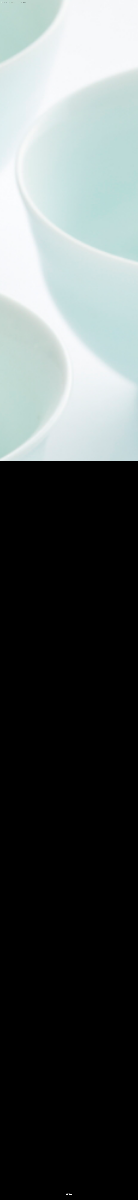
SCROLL (69, 1194)
